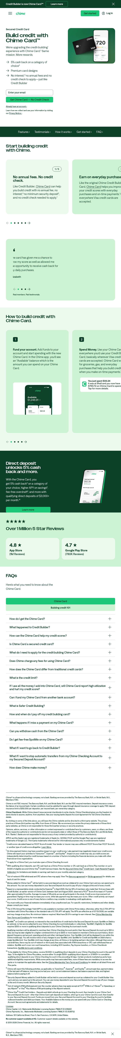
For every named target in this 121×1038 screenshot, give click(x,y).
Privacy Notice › (15, 113)
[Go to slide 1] (11, 223)
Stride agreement (95, 876)
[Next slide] (29, 223)
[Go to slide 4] (22, 223)
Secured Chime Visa (74, 869)
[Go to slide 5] (25, 223)
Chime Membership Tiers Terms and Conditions (68, 962)
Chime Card (43, 186)
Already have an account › (16, 106)
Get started (90, 13)
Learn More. (46, 847)
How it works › (63, 131)
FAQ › (99, 131)
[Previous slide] (7, 223)
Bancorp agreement (77, 876)
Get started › (84, 131)
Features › (24, 131)
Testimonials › (42, 131)
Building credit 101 (60, 607)
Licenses (9, 1006)
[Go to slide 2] (15, 223)
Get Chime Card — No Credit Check (29, 99)
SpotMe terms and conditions (30, 948)
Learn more (57, 4)
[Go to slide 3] (18, 223)
